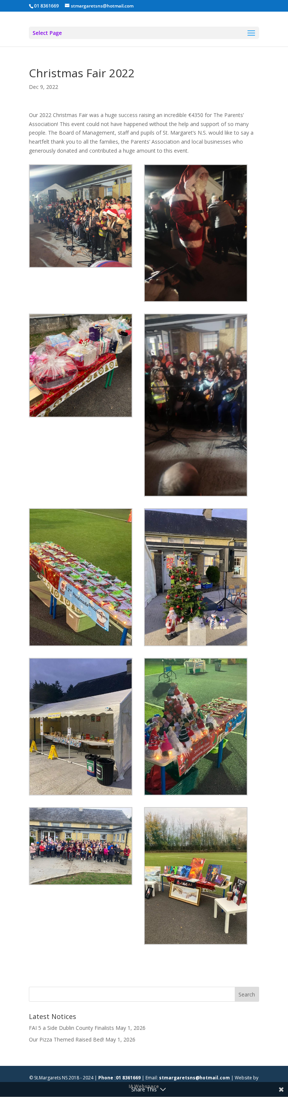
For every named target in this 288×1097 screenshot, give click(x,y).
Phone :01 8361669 (119, 1077)
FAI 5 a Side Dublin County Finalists (71, 1027)
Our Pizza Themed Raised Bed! (66, 1039)
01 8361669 (46, 6)
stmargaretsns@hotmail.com (194, 1077)
